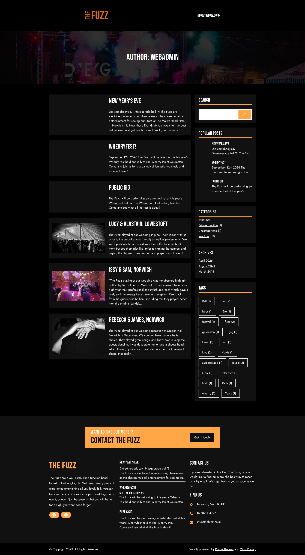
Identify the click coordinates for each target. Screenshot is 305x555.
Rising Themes (224, 549)
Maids (227, 352)
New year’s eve (125, 101)
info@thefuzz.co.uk (208, 15)
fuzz (230, 322)
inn (227, 342)
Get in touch (202, 437)
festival (208, 322)
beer (207, 311)
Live (207, 352)
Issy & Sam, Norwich (130, 270)
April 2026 (206, 260)
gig (233, 332)
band (226, 301)
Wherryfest (134, 523)
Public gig (119, 188)
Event (202, 220)
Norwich (229, 373)
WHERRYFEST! (122, 146)
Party (227, 383)
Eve (226, 311)
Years (230, 393)
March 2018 (206, 271)
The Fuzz (62, 465)
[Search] (244, 114)
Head (207, 342)
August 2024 (207, 266)
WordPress (247, 549)
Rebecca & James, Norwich (137, 320)
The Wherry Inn (162, 523)
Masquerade (212, 363)
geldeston (210, 332)
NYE (207, 383)
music (238, 363)
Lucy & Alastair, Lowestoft (138, 224)
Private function (208, 225)
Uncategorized (208, 231)
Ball (206, 301)
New (207, 373)
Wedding (205, 236)
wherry (208, 393)
